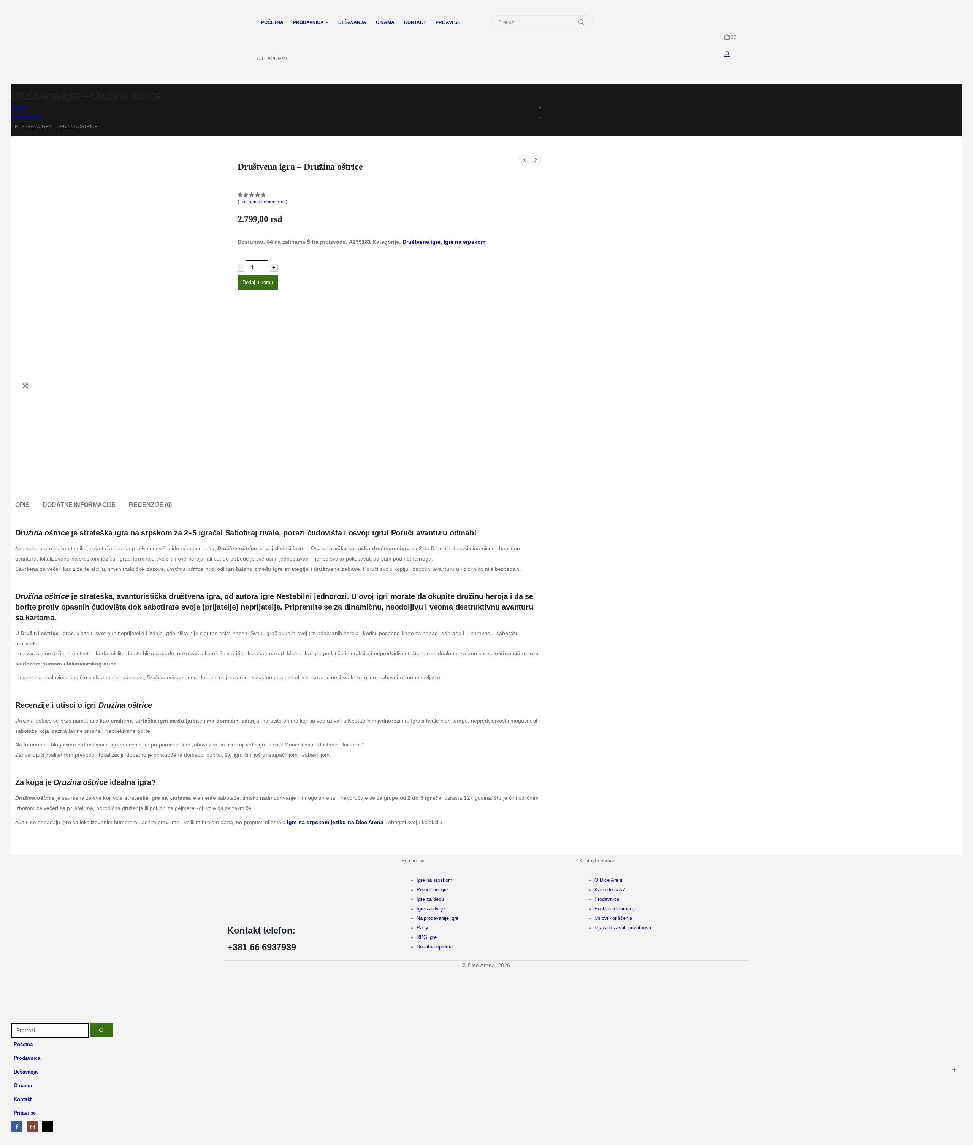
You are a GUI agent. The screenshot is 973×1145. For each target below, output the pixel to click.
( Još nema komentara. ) (262, 202)
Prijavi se (448, 22)
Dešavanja (352, 22)
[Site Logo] (44, 23)
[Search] (581, 22)
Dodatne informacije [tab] (79, 505)
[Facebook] (16, 1126)
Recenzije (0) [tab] (150, 505)
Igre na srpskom (464, 242)
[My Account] (727, 54)
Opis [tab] (22, 505)
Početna (272, 22)
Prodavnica (308, 22)
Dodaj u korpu (257, 282)
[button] (16, 1018)
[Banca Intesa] (442, 1002)
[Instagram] (32, 1126)
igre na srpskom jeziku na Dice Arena (335, 822)
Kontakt (415, 22)
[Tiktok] (47, 1126)
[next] (536, 160)
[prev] (524, 160)
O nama (385, 22)
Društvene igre (422, 242)
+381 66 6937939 (261, 947)
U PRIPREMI (272, 59)
